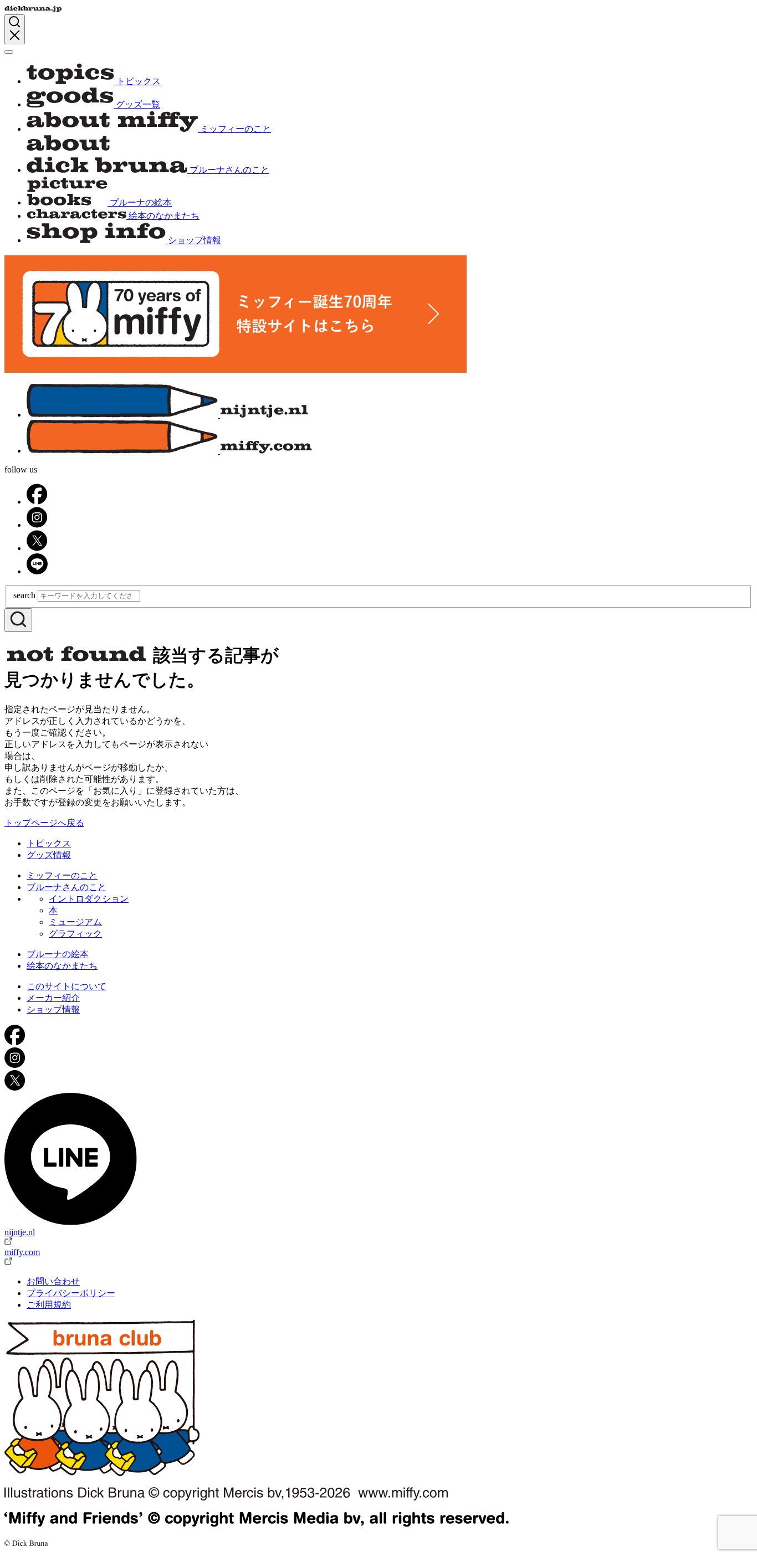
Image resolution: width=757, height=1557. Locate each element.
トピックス (49, 843)
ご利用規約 (49, 1304)
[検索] (18, 620)
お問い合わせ (53, 1281)
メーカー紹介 (53, 998)
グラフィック (75, 933)
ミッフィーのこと (62, 875)
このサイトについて (66, 986)
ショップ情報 (53, 1009)
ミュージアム (75, 922)
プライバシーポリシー (71, 1293)
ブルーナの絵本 (58, 954)
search (24, 595)
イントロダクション (89, 898)
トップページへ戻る (44, 823)
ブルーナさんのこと (66, 887)
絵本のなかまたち (62, 965)
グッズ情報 (49, 855)
